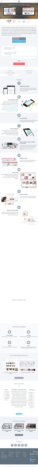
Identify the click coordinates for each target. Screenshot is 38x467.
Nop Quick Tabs (13, 107)
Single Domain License (9, 48)
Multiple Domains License (10, 53)
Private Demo (19, 41)
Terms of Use (3, 465)
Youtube (25, 445)
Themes (2, 452)
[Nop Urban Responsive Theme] (7, 426)
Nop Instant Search (8, 108)
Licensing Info (12, 465)
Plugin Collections (4, 456)
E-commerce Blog (11, 452)
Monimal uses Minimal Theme (27, 372)
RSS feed (22, 445)
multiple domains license (28, 149)
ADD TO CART (19, 63)
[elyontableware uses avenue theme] (10, 365)
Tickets (9, 345)
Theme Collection (4, 455)
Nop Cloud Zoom (15, 108)
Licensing (29, 335)
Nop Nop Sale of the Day (13, 109)
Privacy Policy (8, 465)
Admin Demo (15, 38)
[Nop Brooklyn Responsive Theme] (8, 21)
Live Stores (24, 455)
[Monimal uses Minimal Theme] (27, 365)
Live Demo (23, 38)
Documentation (9, 335)
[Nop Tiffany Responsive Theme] (31, 426)
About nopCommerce (11, 455)
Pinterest (19, 445)
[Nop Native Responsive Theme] (19, 426)
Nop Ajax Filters (13, 104)
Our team (24, 452)
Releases (17, 456)
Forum (28, 345)
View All (19, 413)
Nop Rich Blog (8, 110)
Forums (17, 455)
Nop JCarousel (11, 105)
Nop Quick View (7, 107)
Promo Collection (4, 457)
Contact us (24, 456)
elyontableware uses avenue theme (10, 373)
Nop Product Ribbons (5, 109)
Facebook (12, 445)
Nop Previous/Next (14, 110)
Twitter (15, 445)
